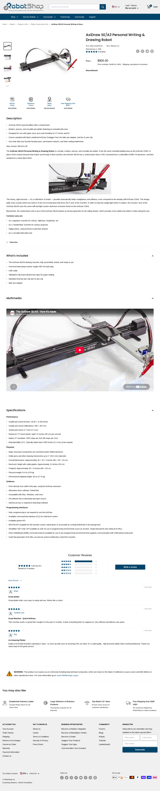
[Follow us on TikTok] (85, 777)
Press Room (38, 744)
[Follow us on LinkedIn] (90, 777)
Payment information (10, 752)
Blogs (101, 733)
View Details (12, 108)
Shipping (6, 737)
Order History (8, 733)
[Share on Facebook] (138, 51)
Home (4, 24)
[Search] (103, 7)
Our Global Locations (10, 773)
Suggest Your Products (70, 740)
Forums (102, 729)
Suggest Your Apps (69, 744)
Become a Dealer (68, 737)
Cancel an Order (9, 744)
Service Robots (29, 17)
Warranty (6, 748)
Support (92, 17)
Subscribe (140, 750)
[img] (14, 587)
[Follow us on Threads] (95, 777)
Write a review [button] (130, 567)
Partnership (65, 17)
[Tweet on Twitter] (147, 51)
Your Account (7, 729)
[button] (8, 86)
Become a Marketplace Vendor (74, 733)
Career (35, 733)
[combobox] (74, 7)
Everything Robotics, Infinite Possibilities (17, 783)
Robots (12, 24)
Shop (13, 17)
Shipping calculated (130, 64)
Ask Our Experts (49, 108)
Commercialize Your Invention (73, 748)
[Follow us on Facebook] (62, 777)
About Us (36, 729)
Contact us (6, 756)
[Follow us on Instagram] (71, 777)
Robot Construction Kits (39, 24)
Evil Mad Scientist (94, 46)
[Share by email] (152, 51)
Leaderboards (104, 744)
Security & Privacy (40, 740)
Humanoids (48, 17)
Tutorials (102, 740)
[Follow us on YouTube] (81, 777)
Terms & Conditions (41, 737)
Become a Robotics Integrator (73, 729)
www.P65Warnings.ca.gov (67, 675)
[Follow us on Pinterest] (76, 777)
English (34, 773)
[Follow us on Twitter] (66, 777)
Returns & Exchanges (11, 740)
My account (130, 8)
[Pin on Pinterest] (142, 51)
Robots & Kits (23, 24)
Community (79, 17)
